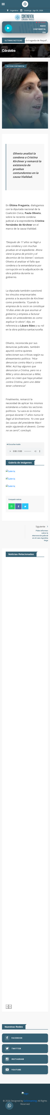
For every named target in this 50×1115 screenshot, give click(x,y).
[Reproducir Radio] (8, 28)
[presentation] (7, 1007)
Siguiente (41, 526)
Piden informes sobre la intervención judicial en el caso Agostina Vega (40, 535)
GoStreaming (30, 1100)
